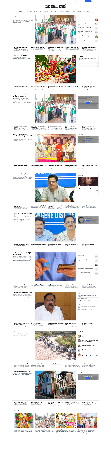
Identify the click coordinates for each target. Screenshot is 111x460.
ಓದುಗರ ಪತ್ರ (46, 11)
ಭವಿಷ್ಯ (85, 11)
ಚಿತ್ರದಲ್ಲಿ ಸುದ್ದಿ (80, 11)
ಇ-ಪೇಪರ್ (26, 11)
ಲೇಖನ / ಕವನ (56, 11)
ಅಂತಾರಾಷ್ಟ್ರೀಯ (68, 11)
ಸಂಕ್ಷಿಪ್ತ (51, 11)
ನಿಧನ (88, 11)
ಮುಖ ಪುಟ (21, 11)
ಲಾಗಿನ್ (83, 1)
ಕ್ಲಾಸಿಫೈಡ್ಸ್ (31, 11)
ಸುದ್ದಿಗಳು (35, 11)
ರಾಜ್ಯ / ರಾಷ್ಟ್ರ (62, 11)
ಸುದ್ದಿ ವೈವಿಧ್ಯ (40, 11)
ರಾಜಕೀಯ (74, 11)
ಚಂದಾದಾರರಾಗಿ (88, 1)
